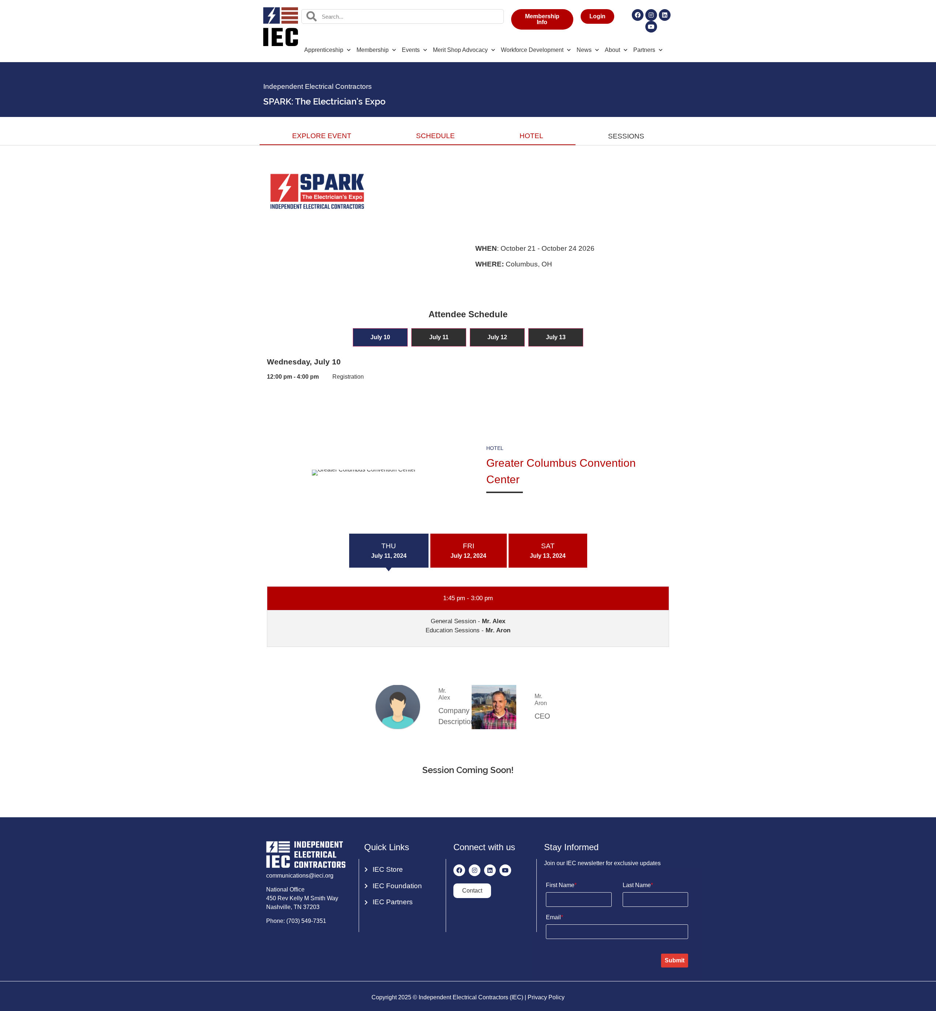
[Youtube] (651, 27)
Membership (372, 50)
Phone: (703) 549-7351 (296, 921)
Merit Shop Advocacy (460, 50)
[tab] (380, 337)
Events (411, 50)
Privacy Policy (546, 997)
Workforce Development (532, 50)
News (584, 50)
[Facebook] (638, 15)
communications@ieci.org (299, 875)
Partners (644, 50)
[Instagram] (651, 15)
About (612, 50)
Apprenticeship (323, 50)
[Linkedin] (665, 15)
